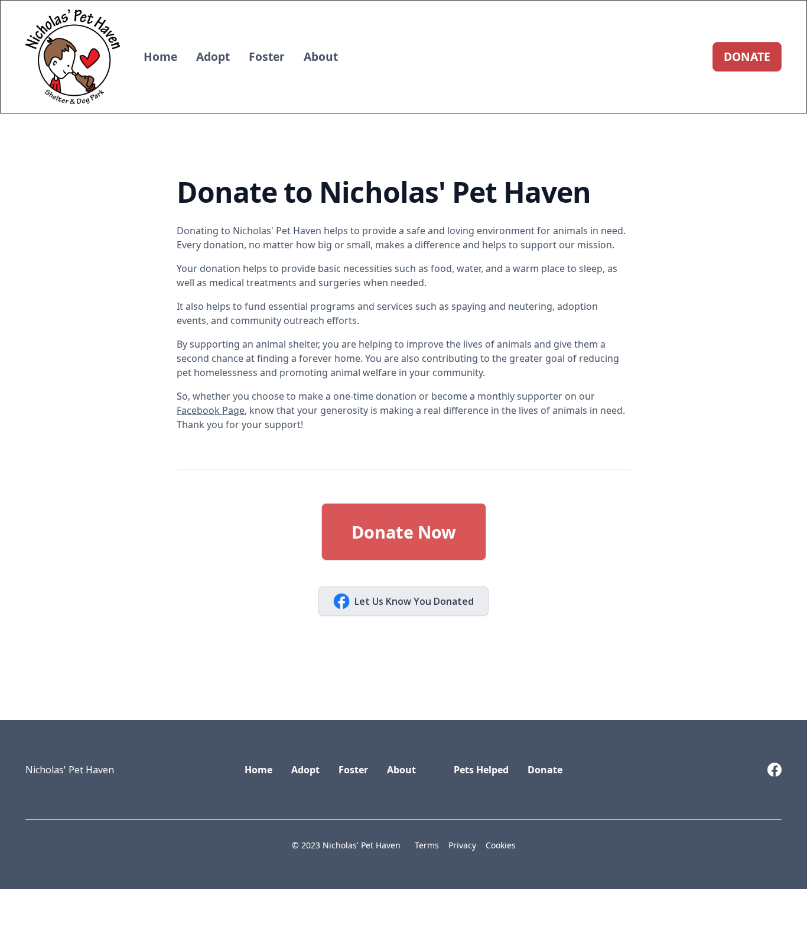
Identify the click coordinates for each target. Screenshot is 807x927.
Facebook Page (211, 410)
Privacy (462, 845)
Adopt (213, 56)
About (321, 56)
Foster (267, 56)
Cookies (501, 845)
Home (160, 56)
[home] (72, 56)
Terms (427, 845)
